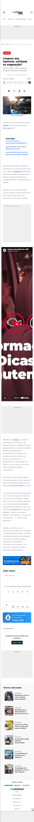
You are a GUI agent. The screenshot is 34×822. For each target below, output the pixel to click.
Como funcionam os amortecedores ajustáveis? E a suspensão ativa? (16, 142)
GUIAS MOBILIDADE (20, 19)
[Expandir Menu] (3, 12)
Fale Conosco (17, 805)
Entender (7, 44)
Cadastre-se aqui (18, 620)
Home (2, 44)
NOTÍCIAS (10, 19)
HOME (3, 19)
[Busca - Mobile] (30, 12)
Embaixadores (17, 798)
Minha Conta (17, 802)
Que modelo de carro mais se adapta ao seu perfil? (16, 148)
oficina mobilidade (10, 575)
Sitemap (17, 809)
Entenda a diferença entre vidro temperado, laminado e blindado (17, 153)
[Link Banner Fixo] (17, 560)
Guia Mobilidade (17, 795)
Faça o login (17, 642)
